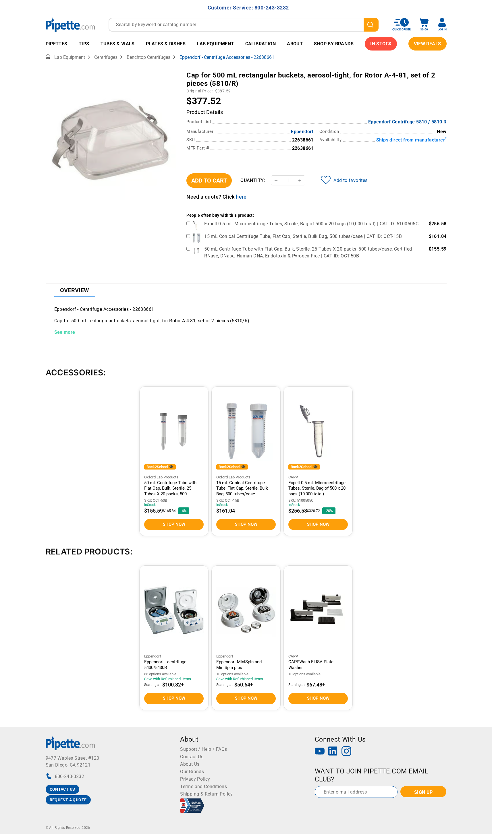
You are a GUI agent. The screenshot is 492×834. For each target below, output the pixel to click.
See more (64, 332)
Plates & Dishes (166, 43)
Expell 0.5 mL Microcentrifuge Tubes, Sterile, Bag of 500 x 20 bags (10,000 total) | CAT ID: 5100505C (311, 223)
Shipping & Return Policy (206, 794)
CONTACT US (62, 789)
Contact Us (191, 756)
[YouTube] (320, 751)
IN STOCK (380, 43)
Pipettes (56, 43)
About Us (189, 764)
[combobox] (244, 25)
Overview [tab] (74, 290)
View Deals (427, 43)
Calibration (260, 43)
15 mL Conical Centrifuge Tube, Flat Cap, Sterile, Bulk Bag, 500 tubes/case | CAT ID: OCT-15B (303, 236)
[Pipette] (70, 24)
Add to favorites (350, 180)
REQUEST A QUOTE (68, 800)
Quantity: (252, 180)
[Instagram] (346, 751)
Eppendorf (302, 131)
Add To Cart (209, 180)
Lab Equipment (215, 43)
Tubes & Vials (118, 43)
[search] (371, 25)
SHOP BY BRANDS (334, 43)
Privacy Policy (195, 779)
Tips (84, 43)
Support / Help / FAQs (203, 749)
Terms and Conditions (203, 786)
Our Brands (192, 771)
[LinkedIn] (333, 751)
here (241, 197)
